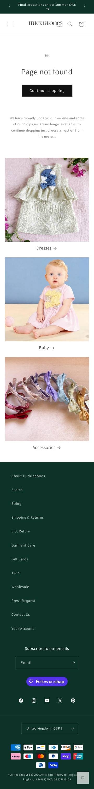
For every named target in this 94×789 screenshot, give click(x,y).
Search (17, 489)
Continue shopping (47, 90)
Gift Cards (19, 559)
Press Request (23, 600)
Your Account (22, 628)
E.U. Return (21, 531)
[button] (10, 24)
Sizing (16, 503)
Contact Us (20, 614)
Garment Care (23, 545)
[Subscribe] (73, 663)
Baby (44, 348)
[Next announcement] (84, 7)
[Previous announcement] (9, 7)
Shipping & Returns (27, 517)
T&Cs (15, 573)
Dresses (44, 248)
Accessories (44, 447)
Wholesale (20, 586)
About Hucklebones (28, 475)
